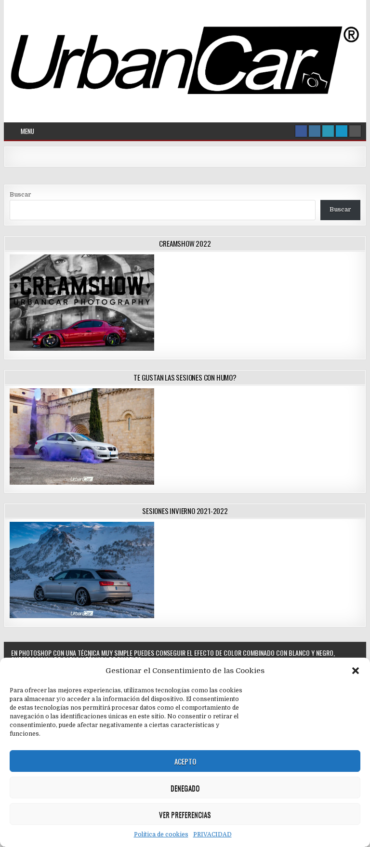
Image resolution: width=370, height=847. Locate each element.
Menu (27, 131)
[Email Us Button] (328, 131)
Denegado (185, 787)
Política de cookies (161, 834)
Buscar (20, 194)
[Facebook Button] (301, 131)
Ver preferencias (185, 814)
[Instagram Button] (314, 131)
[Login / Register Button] (341, 131)
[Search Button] (355, 131)
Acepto (185, 761)
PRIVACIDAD (212, 834)
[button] (355, 670)
